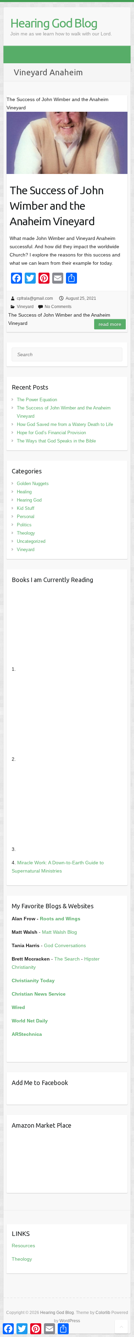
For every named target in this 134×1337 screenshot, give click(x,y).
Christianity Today (33, 980)
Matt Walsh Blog (59, 932)
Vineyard (25, 306)
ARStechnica (27, 1034)
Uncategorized (31, 541)
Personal (25, 516)
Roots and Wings (60, 918)
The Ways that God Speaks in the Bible (56, 440)
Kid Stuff (25, 508)
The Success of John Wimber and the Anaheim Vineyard (56, 205)
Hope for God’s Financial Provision (51, 432)
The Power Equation (37, 399)
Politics (24, 524)
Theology (26, 533)
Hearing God (29, 500)
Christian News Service (39, 994)
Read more (110, 324)
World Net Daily (30, 1020)
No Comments (58, 306)
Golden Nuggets (33, 483)
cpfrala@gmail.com (35, 298)
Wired (18, 1007)
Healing (24, 491)
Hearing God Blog (53, 23)
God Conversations (65, 945)
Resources (23, 1245)
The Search (67, 959)
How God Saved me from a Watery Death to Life (65, 424)
